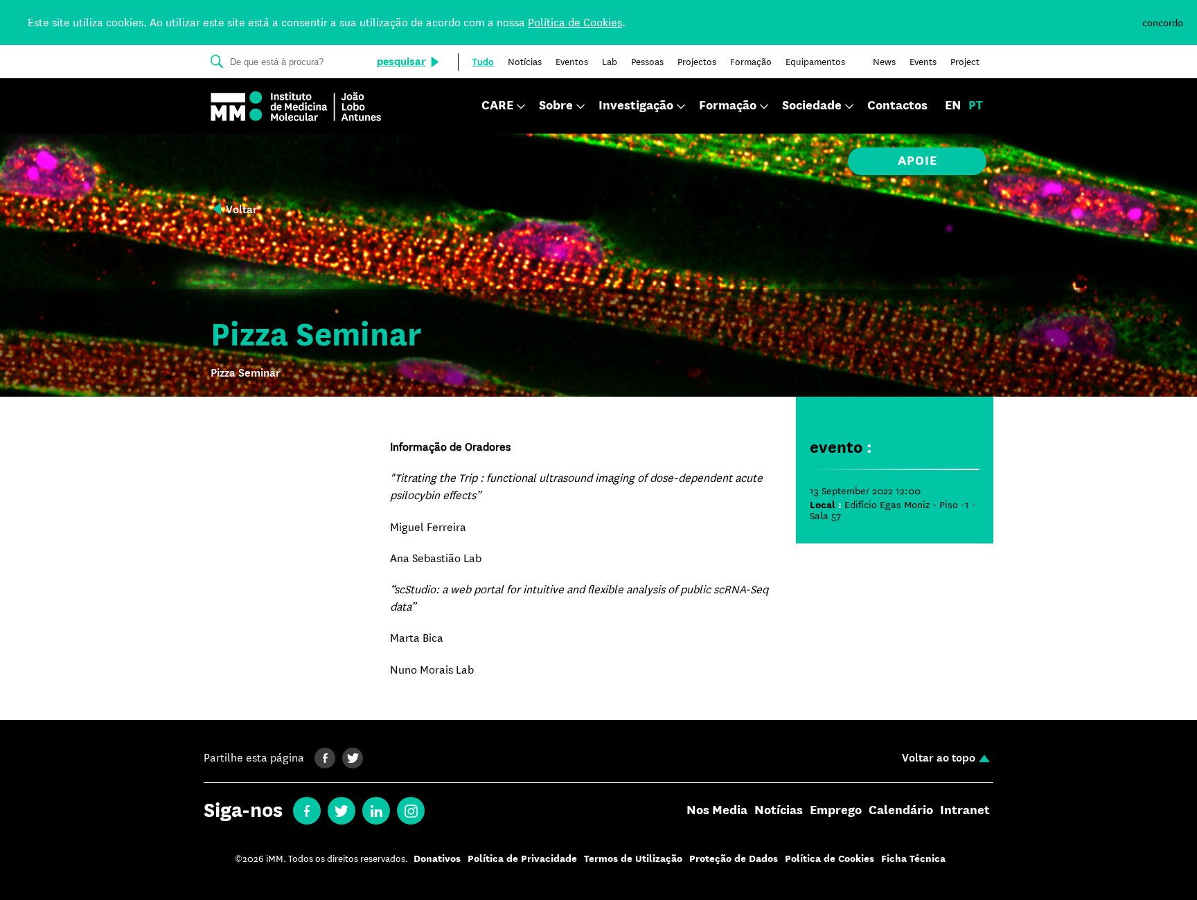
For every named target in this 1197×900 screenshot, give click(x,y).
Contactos (897, 106)
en (953, 106)
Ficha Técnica (913, 859)
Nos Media (716, 810)
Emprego (836, 810)
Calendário (901, 810)
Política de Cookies (575, 22)
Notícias (778, 810)
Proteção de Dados (733, 859)
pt (975, 106)
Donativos (437, 859)
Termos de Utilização (633, 859)
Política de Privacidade (522, 859)
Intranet (965, 810)
